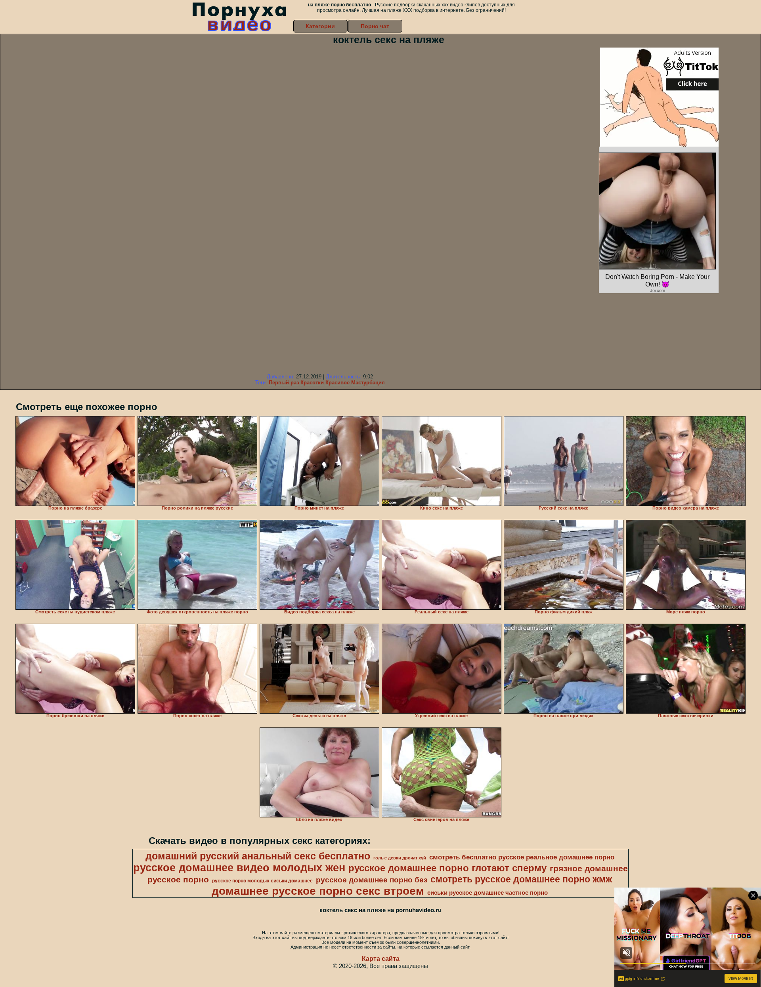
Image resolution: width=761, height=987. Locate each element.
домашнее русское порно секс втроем (318, 891)
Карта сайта (381, 958)
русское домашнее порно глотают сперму (447, 868)
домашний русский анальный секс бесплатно (257, 855)
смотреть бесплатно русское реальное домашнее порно (521, 857)
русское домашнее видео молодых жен (239, 868)
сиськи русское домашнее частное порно (487, 893)
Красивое (337, 383)
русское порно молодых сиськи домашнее (262, 881)
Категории (320, 26)
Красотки (312, 383)
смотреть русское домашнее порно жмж (521, 879)
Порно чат (375, 26)
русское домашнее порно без (371, 880)
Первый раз (284, 383)
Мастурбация (368, 383)
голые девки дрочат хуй (399, 857)
